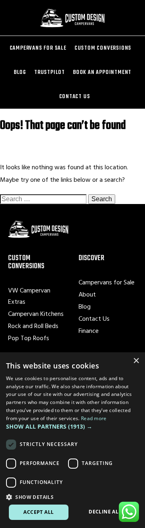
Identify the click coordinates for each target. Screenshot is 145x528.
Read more (94, 418)
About (87, 294)
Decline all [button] (105, 511)
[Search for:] (44, 199)
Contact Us (74, 96)
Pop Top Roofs (28, 338)
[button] (72, 426)
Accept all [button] (38, 512)
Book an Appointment (102, 72)
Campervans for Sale (38, 48)
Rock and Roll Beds (33, 326)
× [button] (136, 361)
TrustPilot (49, 72)
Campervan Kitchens (36, 313)
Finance (89, 330)
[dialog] (72, 440)
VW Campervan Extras (29, 295)
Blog (20, 72)
